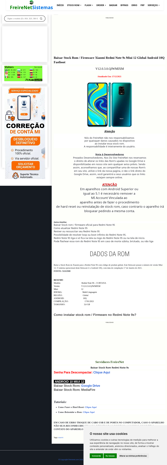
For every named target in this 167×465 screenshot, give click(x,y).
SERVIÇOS (154, 5)
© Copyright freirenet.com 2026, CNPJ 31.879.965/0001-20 (80, 459)
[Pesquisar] (41, 18)
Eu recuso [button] (110, 456)
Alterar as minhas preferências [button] (133, 456)
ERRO (134, 5)
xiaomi (60, 437)
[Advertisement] (109, 37)
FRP (142, 5)
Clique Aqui (101, 372)
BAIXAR (113, 5)
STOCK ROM (74, 5)
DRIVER (101, 5)
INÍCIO (60, 5)
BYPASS (124, 5)
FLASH (89, 5)
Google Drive (90, 385)
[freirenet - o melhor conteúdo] (24, 179)
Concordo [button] (96, 456)
